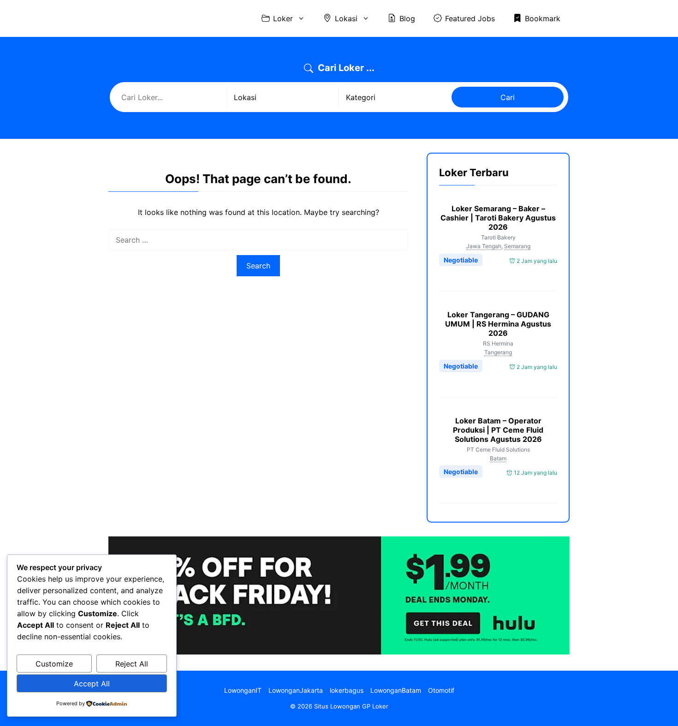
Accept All (92, 683)
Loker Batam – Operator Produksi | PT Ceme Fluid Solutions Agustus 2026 (498, 430)
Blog (407, 18)
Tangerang (498, 352)
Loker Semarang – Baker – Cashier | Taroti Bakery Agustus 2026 (498, 218)
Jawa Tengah (483, 246)
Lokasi (346, 18)
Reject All (131, 663)
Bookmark (542, 18)
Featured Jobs (470, 18)
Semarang (517, 246)
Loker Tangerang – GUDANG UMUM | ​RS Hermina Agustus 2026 (498, 324)
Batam (498, 458)
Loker (283, 18)
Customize (54, 663)
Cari (507, 97)
